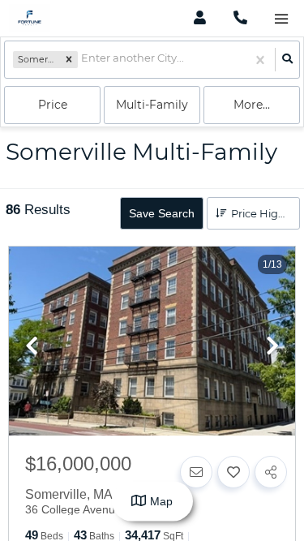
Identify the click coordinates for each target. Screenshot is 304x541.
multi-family (152, 104)
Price (52, 104)
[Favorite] (233, 472)
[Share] (271, 472)
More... (251, 104)
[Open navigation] (281, 19)
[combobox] (82, 59)
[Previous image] (31, 347)
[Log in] (200, 18)
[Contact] (196, 472)
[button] (69, 60)
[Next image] (272, 347)
